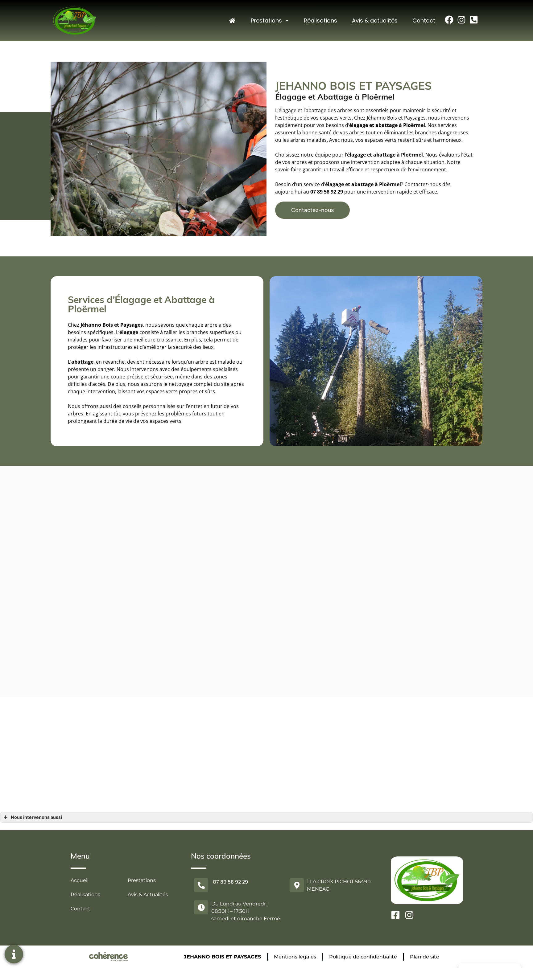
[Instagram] (461, 19)
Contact (423, 20)
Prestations (266, 20)
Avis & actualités (375, 20)
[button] (312, 210)
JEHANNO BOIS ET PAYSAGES (222, 957)
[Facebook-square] (395, 915)
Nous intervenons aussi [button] (36, 817)
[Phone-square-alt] (473, 19)
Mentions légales (295, 957)
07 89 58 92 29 (326, 191)
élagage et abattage (371, 154)
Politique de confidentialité (363, 957)
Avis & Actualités (148, 894)
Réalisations (320, 20)
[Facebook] (449, 19)
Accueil (80, 880)
